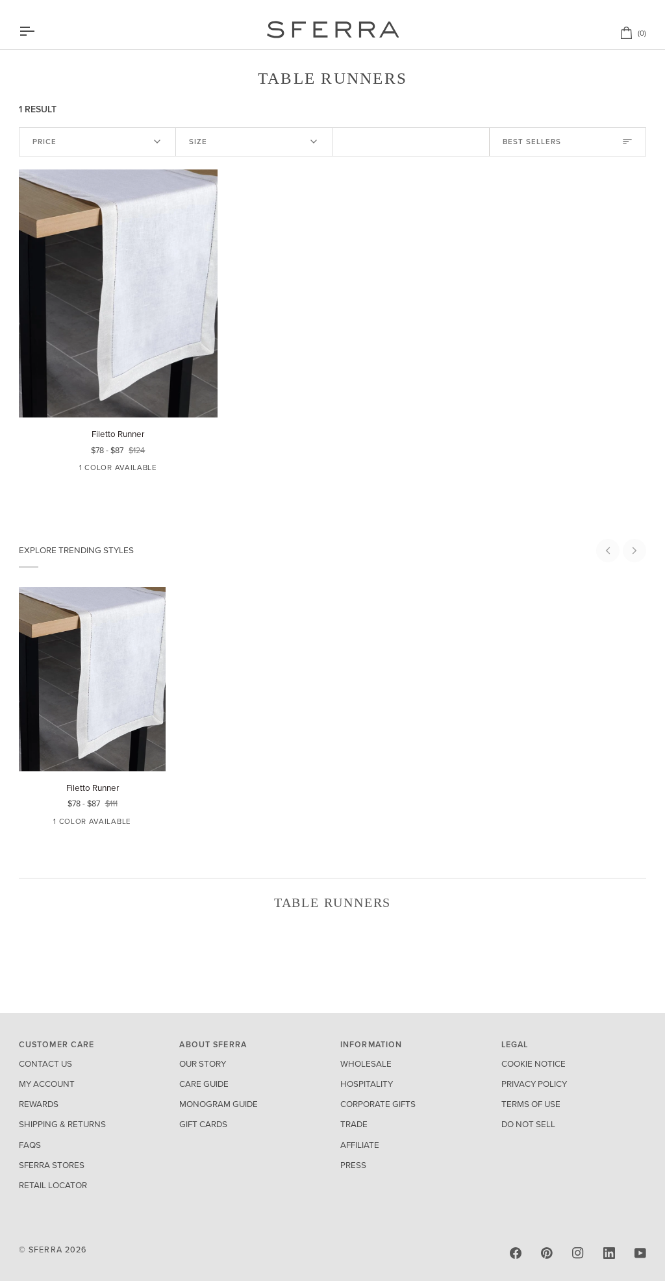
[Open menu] (38, 31)
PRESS (353, 1165)
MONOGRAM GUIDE (218, 1104)
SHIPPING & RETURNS (62, 1124)
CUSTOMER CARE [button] (57, 1044)
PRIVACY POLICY (534, 1084)
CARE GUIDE (204, 1084)
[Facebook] (515, 1253)
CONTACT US (45, 1064)
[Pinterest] (547, 1253)
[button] (608, 550)
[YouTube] (640, 1253)
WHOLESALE (366, 1064)
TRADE (354, 1124)
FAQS (30, 1145)
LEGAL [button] (515, 1044)
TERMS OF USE (530, 1104)
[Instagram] (578, 1253)
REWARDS (38, 1104)
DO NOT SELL (528, 1124)
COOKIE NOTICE (533, 1064)
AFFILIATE (359, 1145)
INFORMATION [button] (371, 1044)
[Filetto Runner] (118, 293)
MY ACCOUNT (47, 1084)
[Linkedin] (609, 1253)
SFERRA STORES (51, 1165)
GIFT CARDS (203, 1124)
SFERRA (45, 1250)
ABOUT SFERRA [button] (213, 1044)
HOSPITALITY (366, 1084)
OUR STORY (202, 1064)
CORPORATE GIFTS (378, 1104)
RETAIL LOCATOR (53, 1185)
